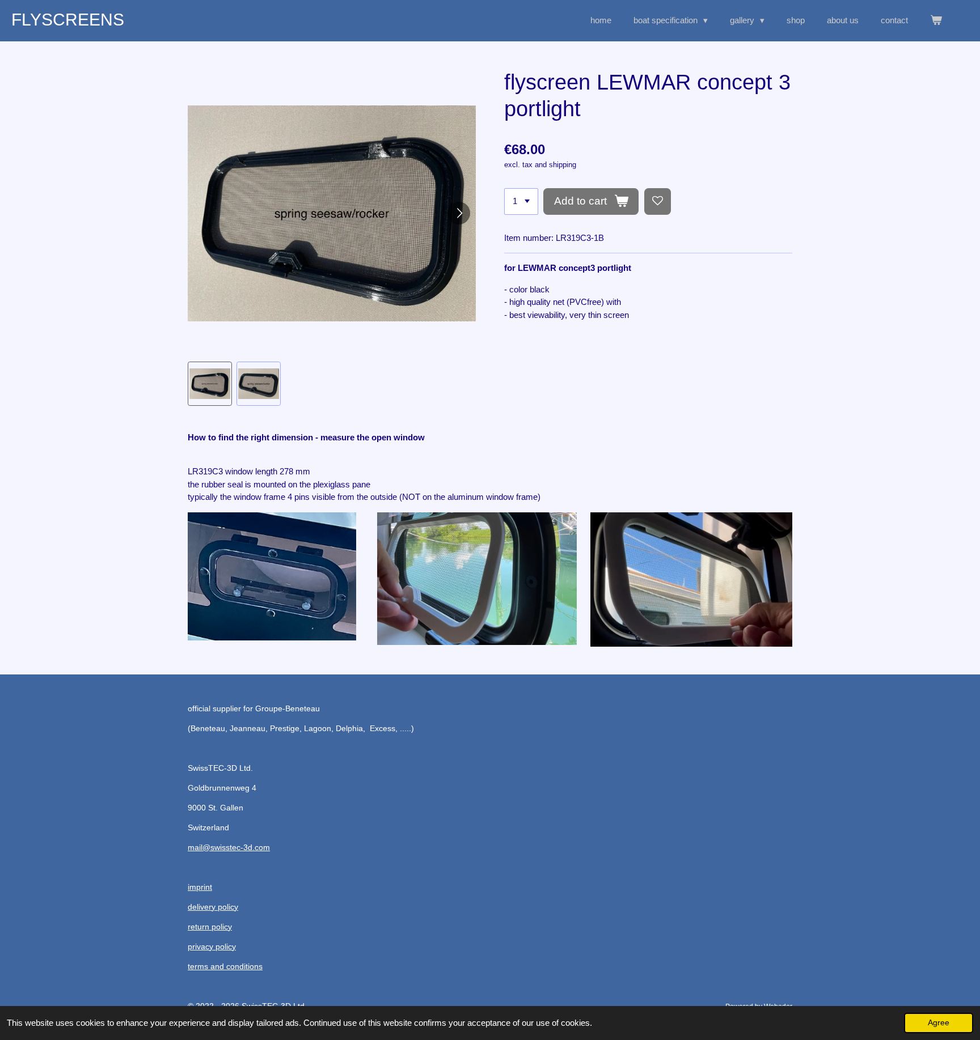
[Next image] (458, 213)
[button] (210, 384)
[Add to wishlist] (657, 201)
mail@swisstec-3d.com (229, 847)
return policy (210, 926)
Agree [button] (938, 1022)
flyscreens (67, 19)
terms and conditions (225, 966)
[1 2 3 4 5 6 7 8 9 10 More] (521, 201)
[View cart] (936, 20)
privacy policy (212, 946)
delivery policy (213, 906)
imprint (200, 887)
